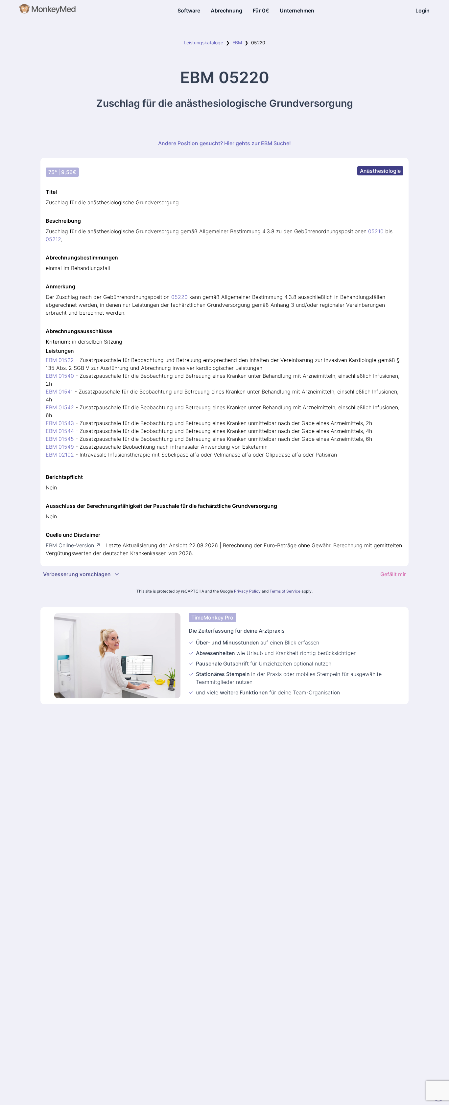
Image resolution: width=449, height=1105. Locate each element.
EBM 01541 (59, 391)
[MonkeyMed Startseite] (47, 10)
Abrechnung (226, 10)
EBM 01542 (60, 407)
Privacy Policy (247, 591)
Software (188, 10)
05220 (179, 297)
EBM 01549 (60, 446)
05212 (53, 239)
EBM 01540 (60, 375)
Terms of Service (285, 591)
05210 (376, 231)
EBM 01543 (60, 423)
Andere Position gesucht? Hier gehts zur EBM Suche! (224, 143)
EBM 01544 (60, 431)
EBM (237, 42)
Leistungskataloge (203, 42)
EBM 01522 (60, 360)
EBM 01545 (60, 439)
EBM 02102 (60, 454)
